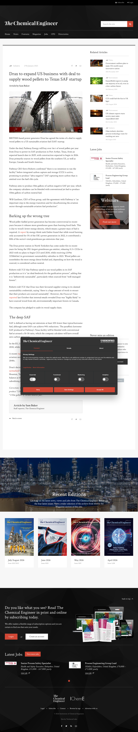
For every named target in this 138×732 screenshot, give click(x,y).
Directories (63, 34)
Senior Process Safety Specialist (36, 663)
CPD (53, 34)
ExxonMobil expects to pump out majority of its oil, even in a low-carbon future (117, 83)
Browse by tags (75, 708)
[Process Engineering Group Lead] (75, 665)
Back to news (17, 418)
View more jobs (33, 654)
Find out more (109, 221)
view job (24, 673)
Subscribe (121, 2)
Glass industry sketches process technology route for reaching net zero (116, 134)
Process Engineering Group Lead (100, 663)
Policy (111, 60)
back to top (126, 599)
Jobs (46, 34)
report (23, 232)
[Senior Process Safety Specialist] (11, 663)
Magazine (36, 34)
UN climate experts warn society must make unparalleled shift (115, 116)
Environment (113, 78)
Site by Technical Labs (69, 719)
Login (131, 2)
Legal (42, 708)
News (15, 34)
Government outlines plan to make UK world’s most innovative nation (117, 66)
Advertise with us (91, 708)
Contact (63, 708)
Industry (16, 66)
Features (25, 34)
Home (7, 34)
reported (13, 297)
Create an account (36, 636)
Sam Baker (32, 405)
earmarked (14, 370)
